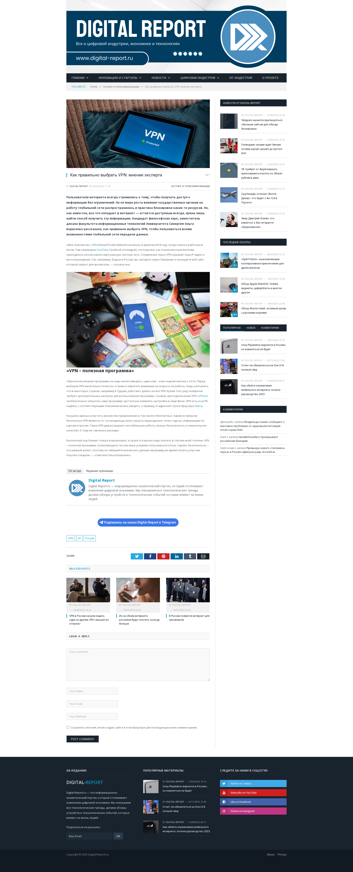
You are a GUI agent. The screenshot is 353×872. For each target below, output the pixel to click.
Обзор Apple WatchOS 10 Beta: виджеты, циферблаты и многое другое (261, 288)
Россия (89, 538)
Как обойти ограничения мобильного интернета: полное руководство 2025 (260, 390)
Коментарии (270, 328)
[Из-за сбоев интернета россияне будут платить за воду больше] (138, 592)
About (270, 854)
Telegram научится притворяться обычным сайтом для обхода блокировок (261, 124)
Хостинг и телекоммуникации (190, 186)
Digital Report (79, 186)
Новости (159, 78)
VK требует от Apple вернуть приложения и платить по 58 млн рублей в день (261, 173)
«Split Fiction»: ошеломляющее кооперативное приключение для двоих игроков (262, 263)
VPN (70, 538)
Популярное (232, 328)
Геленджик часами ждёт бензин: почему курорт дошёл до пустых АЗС (261, 149)
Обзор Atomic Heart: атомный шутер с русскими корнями (263, 310)
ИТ (79, 538)
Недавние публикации (99, 470)
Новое (251, 328)
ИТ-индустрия (240, 78)
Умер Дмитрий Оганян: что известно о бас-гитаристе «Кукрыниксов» (257, 222)
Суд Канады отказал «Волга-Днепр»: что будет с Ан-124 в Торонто (259, 198)
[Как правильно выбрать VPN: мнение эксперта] (138, 134)
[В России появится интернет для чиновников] (188, 592)
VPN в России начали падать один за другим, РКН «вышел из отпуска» (89, 619)
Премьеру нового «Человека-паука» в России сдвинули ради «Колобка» (252, 450)
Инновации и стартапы (118, 78)
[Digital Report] (176, 36)
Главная (77, 78)
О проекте (270, 78)
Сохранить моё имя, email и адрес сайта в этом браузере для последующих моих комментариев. (134, 727)
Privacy (282, 854)
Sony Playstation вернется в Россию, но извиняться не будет (263, 347)
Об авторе (74, 470)
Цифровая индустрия (197, 78)
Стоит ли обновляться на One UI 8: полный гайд (262, 367)
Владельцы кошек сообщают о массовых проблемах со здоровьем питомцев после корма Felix (252, 426)
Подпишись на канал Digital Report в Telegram (140, 522)
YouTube (102, 250)
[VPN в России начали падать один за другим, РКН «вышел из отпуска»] (88, 592)
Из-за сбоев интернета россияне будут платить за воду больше (139, 619)
